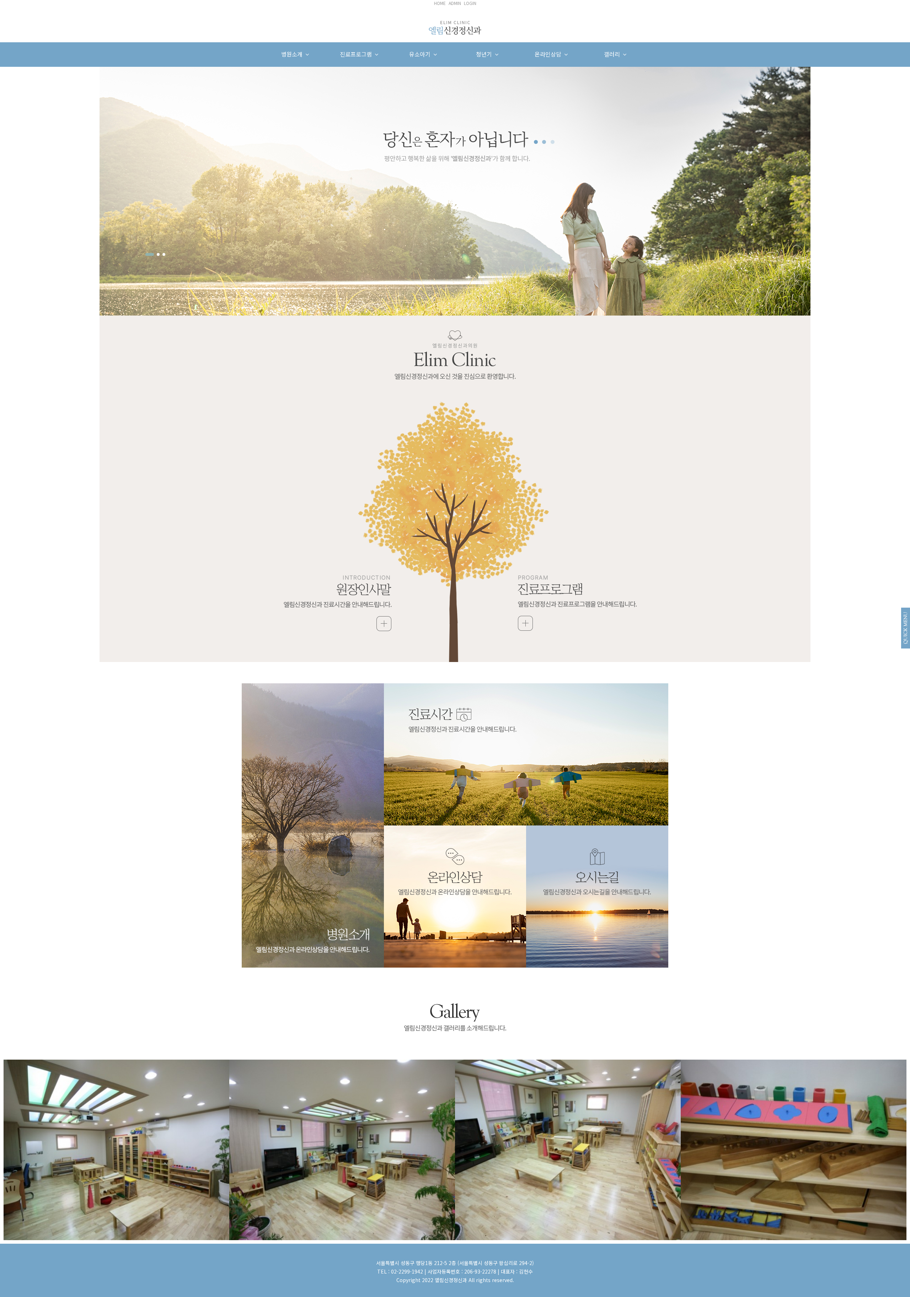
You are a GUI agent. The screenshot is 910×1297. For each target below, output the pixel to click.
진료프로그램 (357, 54)
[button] (149, 254)
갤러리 (613, 54)
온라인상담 (549, 54)
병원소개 (293, 54)
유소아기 (421, 54)
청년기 (485, 54)
